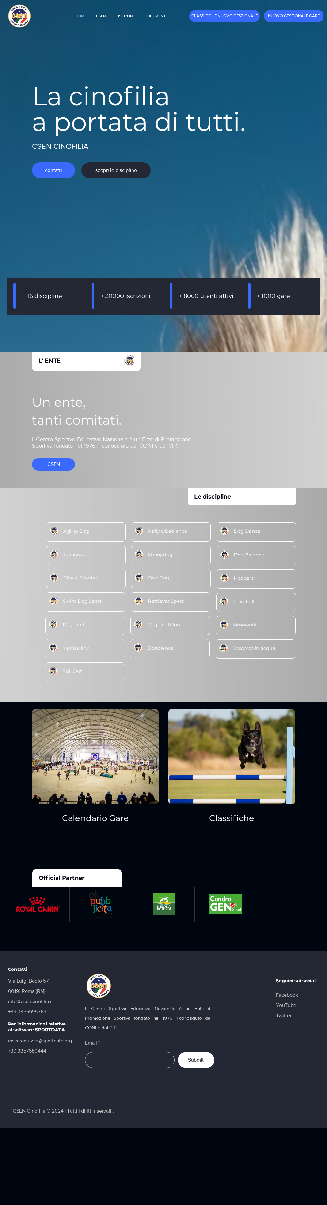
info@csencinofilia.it (30, 1001)
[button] (101, 16)
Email (91, 1043)
